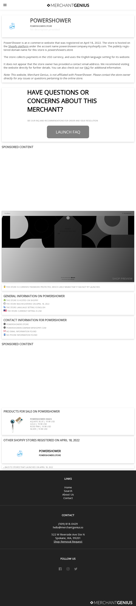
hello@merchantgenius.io (68, 527)
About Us (68, 494)
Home (68, 487)
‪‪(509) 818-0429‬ (68, 523)
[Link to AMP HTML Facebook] (60, 569)
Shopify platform (18, 46)
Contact (68, 498)
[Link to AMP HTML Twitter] (75, 569)
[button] (5, 5)
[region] (68, 180)
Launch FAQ (68, 132)
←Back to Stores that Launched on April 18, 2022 (27, 467)
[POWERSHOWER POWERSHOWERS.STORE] (32, 461)
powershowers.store (41, 26)
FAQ (87, 67)
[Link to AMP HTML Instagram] (68, 569)
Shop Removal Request (68, 541)
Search (68, 491)
